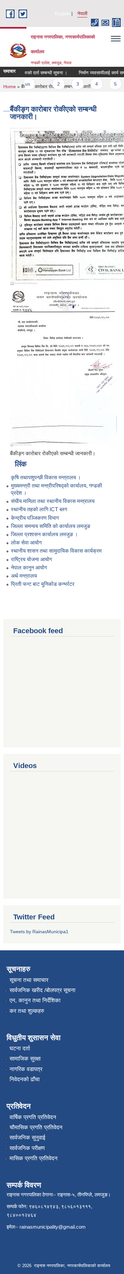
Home (9, 86)
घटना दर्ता (20, 1048)
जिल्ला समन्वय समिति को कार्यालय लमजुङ (50, 526)
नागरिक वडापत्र (26, 1069)
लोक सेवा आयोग (26, 542)
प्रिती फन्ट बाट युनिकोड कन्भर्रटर (42, 584)
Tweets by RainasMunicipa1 (39, 931)
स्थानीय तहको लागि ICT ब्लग (39, 509)
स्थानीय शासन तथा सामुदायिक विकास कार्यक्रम (56, 551)
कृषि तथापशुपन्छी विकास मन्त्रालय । (46, 477)
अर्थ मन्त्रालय (24, 576)
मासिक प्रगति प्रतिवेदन (34, 1158)
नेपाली (82, 13)
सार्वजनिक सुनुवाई (27, 1138)
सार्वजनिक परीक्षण (27, 1148)
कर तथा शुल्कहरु (27, 1011)
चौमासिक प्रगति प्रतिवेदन (36, 1127)
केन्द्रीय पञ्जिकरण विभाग (35, 518)
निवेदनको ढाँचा (25, 1079)
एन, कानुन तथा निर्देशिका (35, 1000)
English (62, 13)
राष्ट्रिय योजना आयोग (31, 559)
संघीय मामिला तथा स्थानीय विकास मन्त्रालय (53, 501)
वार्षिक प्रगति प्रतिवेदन (33, 1117)
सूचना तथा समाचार (29, 980)
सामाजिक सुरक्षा (25, 1059)
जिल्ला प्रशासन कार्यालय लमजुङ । (44, 534)
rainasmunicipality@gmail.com (53, 1227)
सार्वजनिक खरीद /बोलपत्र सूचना (42, 990)
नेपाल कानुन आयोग (29, 567)
